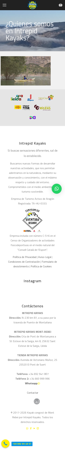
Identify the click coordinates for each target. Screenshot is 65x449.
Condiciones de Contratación (24, 262)
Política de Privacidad (24, 257)
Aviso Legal (44, 257)
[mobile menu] (4, 5)
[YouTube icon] (34, 428)
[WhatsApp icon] (27, 428)
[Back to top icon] (58, 437)
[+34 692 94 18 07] (5, 443)
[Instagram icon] (37, 428)
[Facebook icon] (31, 428)
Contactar (32, 393)
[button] (57, 189)
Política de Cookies (41, 266)
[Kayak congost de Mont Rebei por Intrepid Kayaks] (32, 5)
